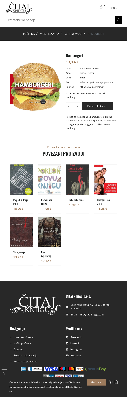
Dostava (18, 349)
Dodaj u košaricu (97, 106)
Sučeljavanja (19, 252)
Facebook (76, 337)
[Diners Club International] (35, 369)
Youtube (76, 355)
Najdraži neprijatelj (46, 254)
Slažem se (96, 382)
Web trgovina (49, 33)
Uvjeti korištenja (23, 337)
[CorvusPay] (95, 369)
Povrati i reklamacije (25, 355)
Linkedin (75, 343)
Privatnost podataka (25, 361)
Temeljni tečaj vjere (103, 202)
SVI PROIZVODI (73, 33)
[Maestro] (71, 369)
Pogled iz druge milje (20, 202)
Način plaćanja (22, 343)
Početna (29, 33)
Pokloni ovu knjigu (46, 202)
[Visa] (50, 369)
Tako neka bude (76, 200)
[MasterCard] (63, 369)
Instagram (76, 349)
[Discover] (80, 369)
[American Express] (23, 369)
